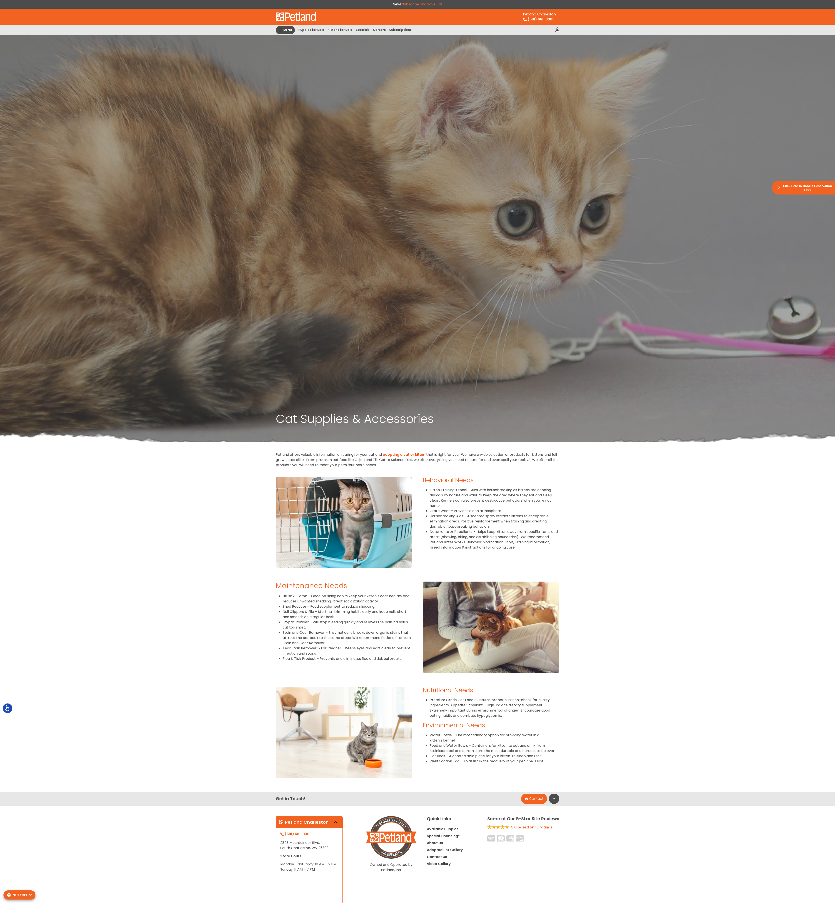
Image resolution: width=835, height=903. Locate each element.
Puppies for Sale (311, 30)
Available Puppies (442, 829)
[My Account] (557, 30)
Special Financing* (443, 835)
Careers (379, 30)
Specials (362, 30)
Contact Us (437, 856)
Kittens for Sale (340, 30)
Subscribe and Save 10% (422, 4)
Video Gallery (439, 863)
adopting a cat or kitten (404, 454)
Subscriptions (400, 30)
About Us (435, 842)
